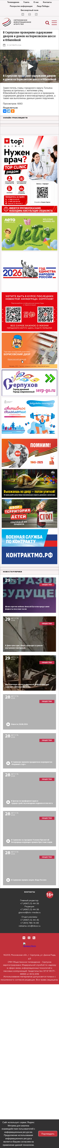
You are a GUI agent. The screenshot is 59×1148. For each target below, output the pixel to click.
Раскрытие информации (21, 6)
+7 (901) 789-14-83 (29, 923)
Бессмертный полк (29, 10)
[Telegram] (8, 111)
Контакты (47, 2)
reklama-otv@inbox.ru (29, 926)
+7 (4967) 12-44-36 (29, 904)
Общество (47, 584)
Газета (26, 2)
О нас (36, 2)
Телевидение (13, 2)
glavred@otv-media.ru (29, 913)
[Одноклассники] (12, 111)
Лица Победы (43, 6)
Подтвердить (47, 1134)
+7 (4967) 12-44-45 (29, 920)
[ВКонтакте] (4, 111)
